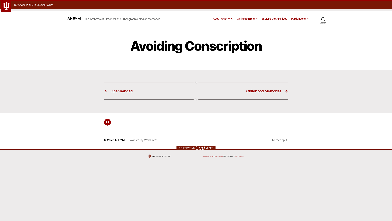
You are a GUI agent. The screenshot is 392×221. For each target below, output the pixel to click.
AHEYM (74, 19)
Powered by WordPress (143, 140)
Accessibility (205, 156)
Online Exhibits (246, 18)
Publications (298, 18)
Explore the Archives (274, 18)
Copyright (220, 156)
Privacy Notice (213, 156)
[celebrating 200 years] (196, 148)
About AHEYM (221, 18)
